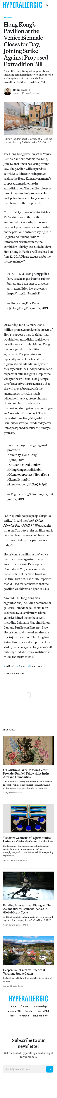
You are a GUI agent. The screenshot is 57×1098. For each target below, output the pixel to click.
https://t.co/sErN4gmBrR (23, 293)
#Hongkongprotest (19, 474)
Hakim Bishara (21, 89)
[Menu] (52, 4)
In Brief (8, 17)
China (22, 666)
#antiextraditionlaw (27, 465)
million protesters (15, 329)
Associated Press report (22, 413)
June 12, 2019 (39, 308)
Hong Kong (36, 666)
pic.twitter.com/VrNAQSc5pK (27, 484)
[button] (40, 1006)
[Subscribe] (49, 1069)
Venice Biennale (15, 673)
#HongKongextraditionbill (25, 469)
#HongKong (41, 474)
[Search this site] (47, 4)
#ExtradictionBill (18, 479)
